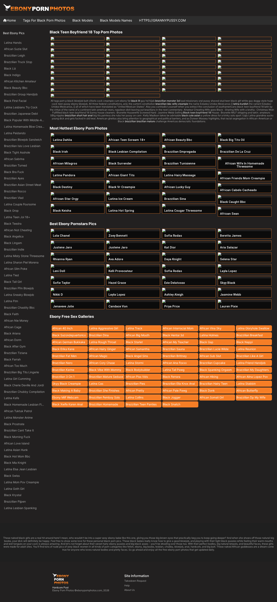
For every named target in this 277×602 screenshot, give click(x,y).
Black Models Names (116, 20)
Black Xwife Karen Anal (67, 404)
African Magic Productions (98, 356)
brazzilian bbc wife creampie (172, 103)
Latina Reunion (246, 349)
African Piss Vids (137, 376)
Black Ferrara (171, 376)
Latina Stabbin (246, 383)
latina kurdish (240, 103)
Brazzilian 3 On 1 (63, 376)
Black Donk (207, 390)
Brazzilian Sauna (174, 349)
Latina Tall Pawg (174, 369)
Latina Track (134, 328)
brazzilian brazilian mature (140, 121)
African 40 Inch (62, 328)
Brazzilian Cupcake (212, 363)
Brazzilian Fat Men (64, 356)
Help (127, 585)
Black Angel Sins (137, 356)
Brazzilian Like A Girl (249, 356)
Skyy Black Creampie (66, 383)
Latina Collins (134, 397)
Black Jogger (171, 397)
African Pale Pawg (175, 390)
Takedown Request (135, 580)
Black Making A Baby (66, 390)
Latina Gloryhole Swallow (252, 328)
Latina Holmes (209, 335)
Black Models (82, 20)
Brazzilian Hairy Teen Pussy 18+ (214, 384)
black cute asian (191, 115)
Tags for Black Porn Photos (44, 20)
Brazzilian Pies (135, 383)
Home (11, 20)
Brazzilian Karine (63, 369)
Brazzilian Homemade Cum (103, 405)
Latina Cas (96, 383)
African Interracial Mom (178, 328)
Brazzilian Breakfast (249, 335)
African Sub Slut (210, 356)
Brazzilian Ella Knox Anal (179, 383)
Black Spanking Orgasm (216, 369)
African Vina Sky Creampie (210, 329)
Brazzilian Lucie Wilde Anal (214, 349)
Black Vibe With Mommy (105, 369)
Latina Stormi (134, 363)
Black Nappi (244, 342)
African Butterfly (247, 390)
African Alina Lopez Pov (252, 376)
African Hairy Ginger (102, 349)
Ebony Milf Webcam (65, 397)
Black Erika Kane (63, 349)
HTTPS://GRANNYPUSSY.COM (162, 20)
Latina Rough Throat (102, 342)
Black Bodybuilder (138, 369)
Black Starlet (134, 342)
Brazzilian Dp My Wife (250, 397)
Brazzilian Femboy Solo (104, 397)
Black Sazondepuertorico (69, 335)
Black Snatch (171, 404)
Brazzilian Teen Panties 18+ (141, 405)
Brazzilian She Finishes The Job (104, 391)
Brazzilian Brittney (175, 356)
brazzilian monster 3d (167, 100)
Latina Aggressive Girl (103, 328)
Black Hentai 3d (173, 335)
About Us (129, 589)
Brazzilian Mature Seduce (106, 376)
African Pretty (135, 390)
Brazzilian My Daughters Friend (252, 370)
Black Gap (206, 342)
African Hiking (209, 376)
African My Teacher (176, 342)
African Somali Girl (212, 397)
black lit (135, 100)
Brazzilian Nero (62, 363)
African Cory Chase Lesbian (102, 363)
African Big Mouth (137, 335)
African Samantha (137, 349)
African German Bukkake (68, 342)
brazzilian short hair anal (79, 115)
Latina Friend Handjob (251, 363)
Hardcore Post (60, 587)
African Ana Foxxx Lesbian (175, 363)
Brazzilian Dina (99, 335)
